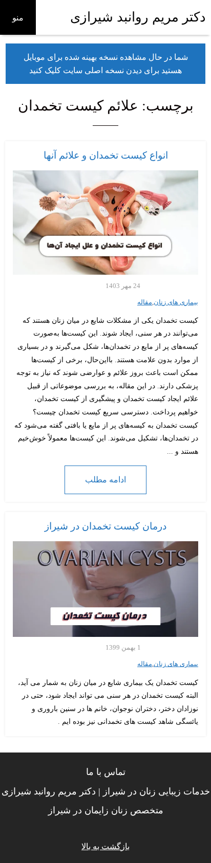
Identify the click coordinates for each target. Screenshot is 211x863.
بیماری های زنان (176, 302)
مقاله (144, 302)
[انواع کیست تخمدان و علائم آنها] (105, 222)
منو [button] (18, 17)
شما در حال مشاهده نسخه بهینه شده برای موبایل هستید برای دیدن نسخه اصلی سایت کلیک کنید (106, 64)
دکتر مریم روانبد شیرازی (138, 17)
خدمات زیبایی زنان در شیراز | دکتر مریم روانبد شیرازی (106, 791)
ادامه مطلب (105, 479)
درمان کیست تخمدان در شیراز (105, 526)
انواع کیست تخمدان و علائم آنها (106, 155)
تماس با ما (105, 772)
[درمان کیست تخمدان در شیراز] (105, 589)
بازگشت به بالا (105, 846)
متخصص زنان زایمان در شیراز (105, 810)
